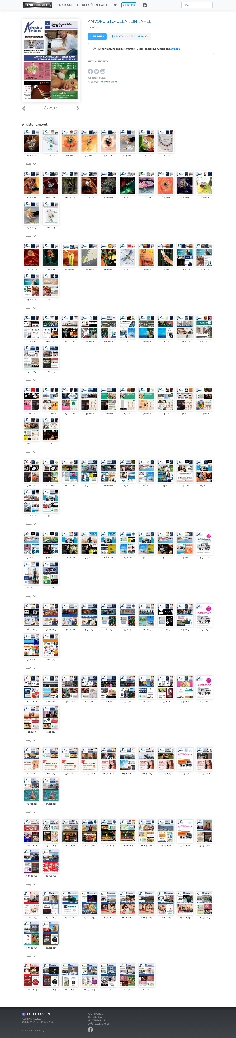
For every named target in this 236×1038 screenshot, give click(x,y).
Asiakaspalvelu (32, 1018)
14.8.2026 (174, 48)
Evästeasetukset (98, 1023)
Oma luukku (65, 5)
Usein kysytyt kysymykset (39, 1022)
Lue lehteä (97, 36)
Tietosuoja (95, 1017)
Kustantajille (97, 1020)
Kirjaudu (129, 5)
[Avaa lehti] (31, 141)
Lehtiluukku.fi (38, 1014)
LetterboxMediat (108, 82)
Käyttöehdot (96, 1014)
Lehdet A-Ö (85, 5)
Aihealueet (103, 5)
